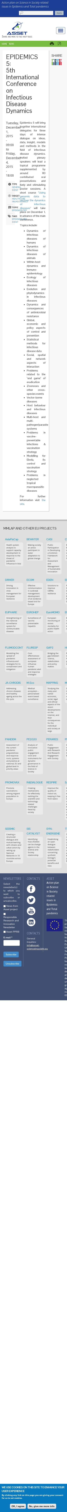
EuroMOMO (53, 612)
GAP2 (49, 647)
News (11, 43)
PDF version (61, 43)
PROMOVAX (12, 782)
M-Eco (30, 683)
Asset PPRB (12, 931)
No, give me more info (42, 1506)
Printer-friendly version (53, 43)
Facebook (31, 889)
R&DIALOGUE (35, 782)
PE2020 (32, 739)
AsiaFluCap (11, 539)
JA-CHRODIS (13, 683)
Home (4, 43)
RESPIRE (51, 782)
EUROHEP (33, 612)
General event (16, 189)
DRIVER (9, 580)
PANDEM (10, 739)
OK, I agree (18, 1506)
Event (15, 222)
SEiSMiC (10, 829)
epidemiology (19, 219)
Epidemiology (19, 210)
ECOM (30, 580)
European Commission (55, 925)
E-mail (7, 937)
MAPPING (52, 683)
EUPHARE (11, 612)
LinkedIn (31, 922)
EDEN (49, 580)
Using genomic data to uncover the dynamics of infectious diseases (33, 200)
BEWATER (33, 539)
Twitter (31, 900)
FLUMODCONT (14, 647)
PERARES (52, 739)
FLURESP (32, 647)
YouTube (31, 911)
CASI (49, 539)
